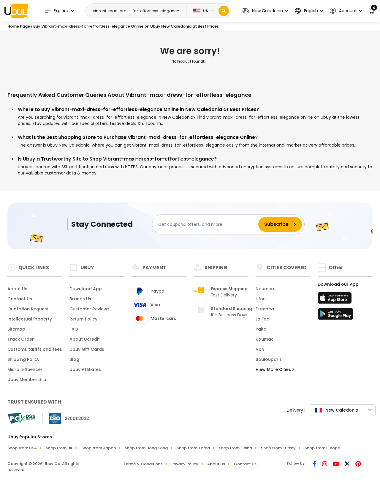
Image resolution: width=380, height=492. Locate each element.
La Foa (263, 319)
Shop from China (235, 448)
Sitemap (16, 329)
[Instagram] (325, 464)
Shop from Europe (322, 448)
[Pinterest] (358, 464)
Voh (260, 349)
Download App (85, 289)
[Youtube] (336, 464)
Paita (261, 329)
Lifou (261, 299)
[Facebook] (315, 464)
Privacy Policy (184, 464)
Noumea (265, 289)
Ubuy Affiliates (85, 369)
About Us (17, 289)
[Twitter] (347, 464)
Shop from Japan (98, 448)
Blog (74, 359)
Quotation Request (28, 309)
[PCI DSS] (21, 418)
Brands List (81, 299)
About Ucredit (84, 339)
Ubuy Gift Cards (86, 349)
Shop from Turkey (278, 448)
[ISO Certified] (65, 418)
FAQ (73, 329)
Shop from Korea (193, 448)
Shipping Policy (23, 359)
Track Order (20, 339)
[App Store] (335, 299)
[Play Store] (335, 315)
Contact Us (19, 299)
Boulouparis (269, 359)
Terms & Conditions (143, 464)
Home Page (18, 26)
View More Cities (274, 369)
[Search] (223, 11)
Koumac (265, 339)
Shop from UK (59, 448)
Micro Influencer (24, 369)
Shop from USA (22, 448)
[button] (265, 11)
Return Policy (83, 319)
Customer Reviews (89, 309)
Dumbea (265, 309)
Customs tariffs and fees (34, 349)
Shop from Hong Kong (146, 448)
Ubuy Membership (26, 380)
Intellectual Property (29, 319)
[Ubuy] (16, 11)
